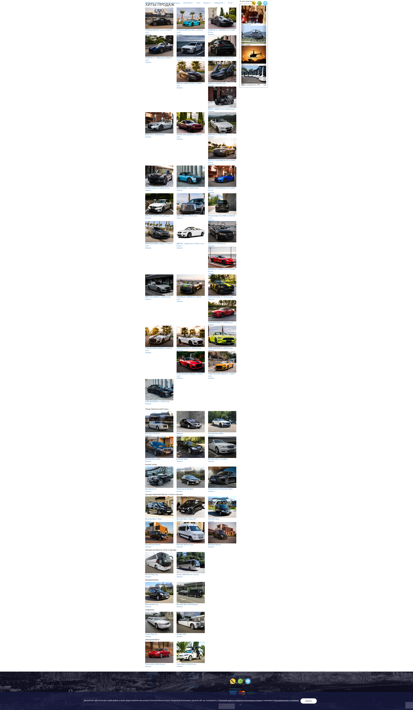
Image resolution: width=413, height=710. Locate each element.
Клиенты (150, 687)
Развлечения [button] (219, 3)
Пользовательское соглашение (286, 700)
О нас (149, 678)
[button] (243, 15)
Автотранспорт (194, 674)
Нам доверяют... (247, 24)
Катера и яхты (194, 687)
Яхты (198, 3)
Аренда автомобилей (253, 76)
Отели (191, 691)
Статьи (149, 691)
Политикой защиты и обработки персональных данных (240, 700)
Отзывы (149, 682)
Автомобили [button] (187, 3)
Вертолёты (192, 678)
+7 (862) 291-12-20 (235, 676)
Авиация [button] (206, 3)
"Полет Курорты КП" (254, 57)
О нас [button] (230, 3)
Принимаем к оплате (234, 688)
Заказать (148, 34)
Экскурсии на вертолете (253, 36)
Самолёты (192, 682)
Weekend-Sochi (162, 2)
